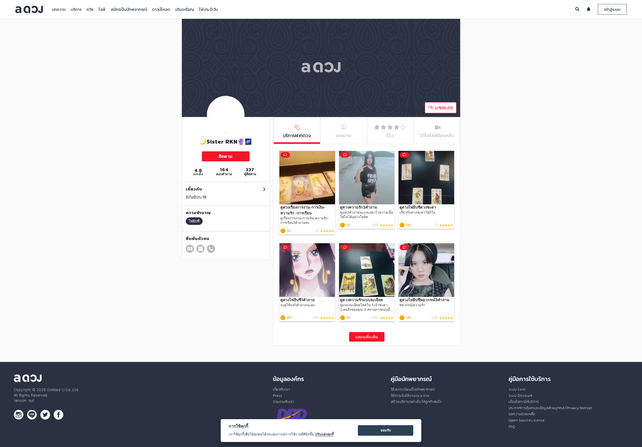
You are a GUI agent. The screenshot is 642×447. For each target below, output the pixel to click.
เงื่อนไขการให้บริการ (524, 401)
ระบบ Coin (517, 389)
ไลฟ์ (102, 9)
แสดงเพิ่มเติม (366, 336)
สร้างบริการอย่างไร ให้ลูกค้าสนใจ (416, 401)
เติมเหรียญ (184, 9)
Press (277, 395)
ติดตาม (225, 156)
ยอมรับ (386, 430)
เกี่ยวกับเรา (281, 389)
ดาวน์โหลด (161, 9)
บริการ (76, 9)
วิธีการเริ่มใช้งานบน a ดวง (410, 395)
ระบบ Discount (521, 395)
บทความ (59, 9)
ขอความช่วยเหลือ (522, 414)
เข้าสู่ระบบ (612, 9)
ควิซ (90, 9)
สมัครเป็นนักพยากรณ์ (129, 9)
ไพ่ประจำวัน (208, 9)
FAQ (512, 426)
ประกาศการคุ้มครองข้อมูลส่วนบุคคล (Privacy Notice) (550, 408)
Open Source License (527, 420)
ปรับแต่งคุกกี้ (324, 434)
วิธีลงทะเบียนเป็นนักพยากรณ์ (413, 389)
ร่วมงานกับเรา (283, 401)
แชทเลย (443, 107)
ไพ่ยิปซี (194, 221)
